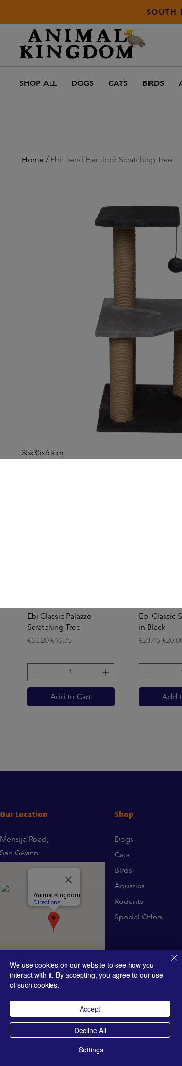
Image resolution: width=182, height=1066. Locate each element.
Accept (90, 1009)
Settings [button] (91, 1049)
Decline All (90, 1030)
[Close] (168, 963)
